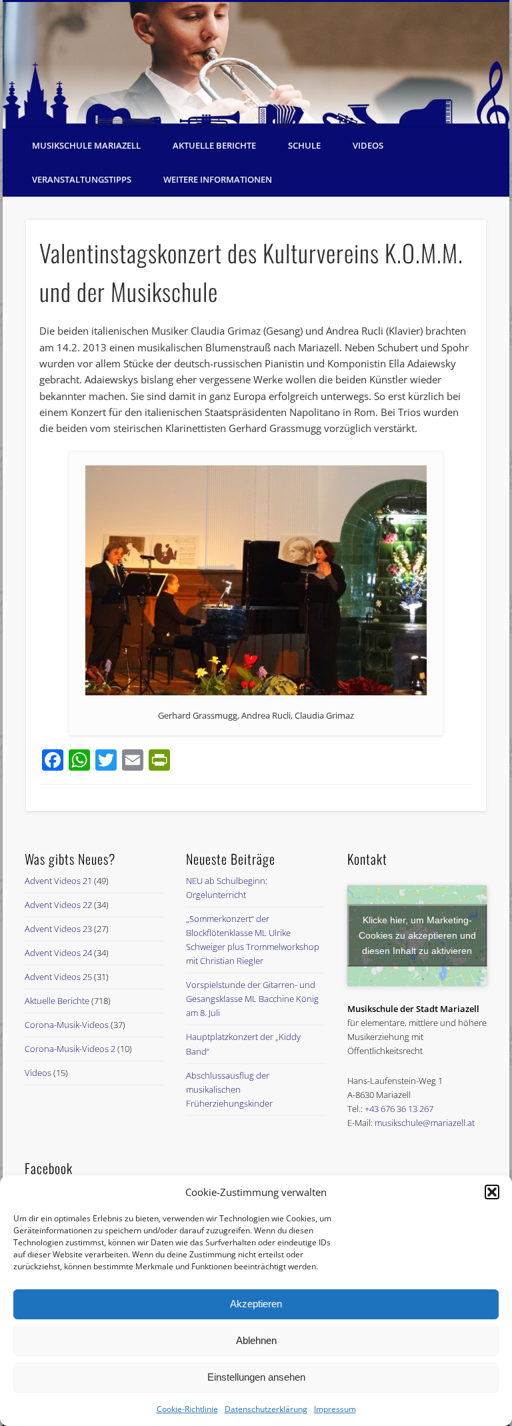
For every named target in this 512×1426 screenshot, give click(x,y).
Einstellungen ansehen (256, 1377)
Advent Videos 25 (58, 977)
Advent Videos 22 (58, 905)
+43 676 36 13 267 (399, 1109)
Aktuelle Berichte (214, 145)
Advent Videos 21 (58, 881)
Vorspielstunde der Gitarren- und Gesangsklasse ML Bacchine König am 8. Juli (252, 999)
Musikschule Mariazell (86, 145)
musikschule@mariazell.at (425, 1123)
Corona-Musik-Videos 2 (70, 1049)
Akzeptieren (256, 1303)
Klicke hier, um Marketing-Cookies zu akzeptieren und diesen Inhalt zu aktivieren (417, 935)
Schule (304, 145)
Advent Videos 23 (58, 929)
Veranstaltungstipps (81, 179)
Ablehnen (256, 1340)
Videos (368, 145)
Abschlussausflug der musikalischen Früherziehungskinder (229, 1089)
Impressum (335, 1409)
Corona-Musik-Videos (67, 1025)
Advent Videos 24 (58, 953)
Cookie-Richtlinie (187, 1409)
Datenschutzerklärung (266, 1409)
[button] (492, 1192)
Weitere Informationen (217, 179)
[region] (256, 65)
